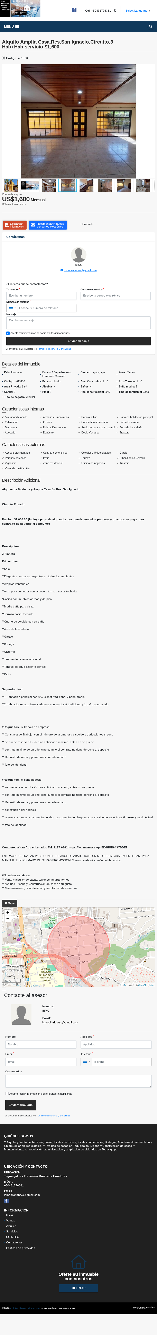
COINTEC (12, 1237)
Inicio (9, 1215)
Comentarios (13, 1071)
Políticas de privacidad (20, 1248)
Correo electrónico (92, 289)
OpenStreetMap (146, 985)
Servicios (12, 1231)
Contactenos (14, 1242)
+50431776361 (101, 10)
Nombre (11, 1036)
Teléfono (87, 1054)
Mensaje (12, 314)
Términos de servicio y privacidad (54, 349)
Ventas (10, 1220)
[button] (151, 68)
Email (9, 1054)
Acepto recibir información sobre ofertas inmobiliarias (40, 1093)
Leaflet (123, 985)
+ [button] (7, 912)
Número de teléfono (18, 301)
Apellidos (87, 1036)
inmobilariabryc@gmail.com (80, 270)
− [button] (7, 918)
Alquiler (11, 1226)
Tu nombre (13, 289)
